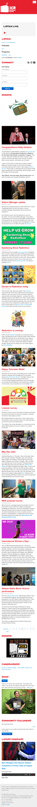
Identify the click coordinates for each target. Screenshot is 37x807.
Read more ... (29, 223)
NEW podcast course (12, 500)
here (31, 384)
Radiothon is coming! (12, 330)
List (3, 48)
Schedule (4, 55)
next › (7, 631)
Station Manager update (13, 202)
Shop (5, 680)
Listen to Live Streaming (8, 42)
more (33, 726)
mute (30, 774)
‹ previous (5, 629)
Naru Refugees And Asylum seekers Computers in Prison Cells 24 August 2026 (17, 765)
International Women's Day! (15, 541)
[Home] (8, 7)
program (19, 57)
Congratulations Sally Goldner (17, 147)
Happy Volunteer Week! (13, 369)
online (8, 262)
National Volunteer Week (13, 377)
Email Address (6, 69)
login (8, 804)
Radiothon (12, 335)
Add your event (7, 734)
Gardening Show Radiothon (15, 247)
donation (28, 291)
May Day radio (9, 451)
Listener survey (9, 407)
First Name (4, 75)
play (3, 774)
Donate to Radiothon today (15, 286)
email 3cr (4, 804)
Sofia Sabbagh (7, 345)
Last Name (4, 82)
